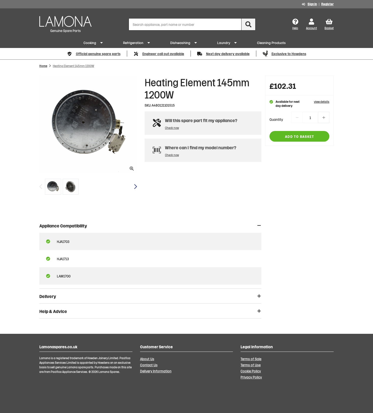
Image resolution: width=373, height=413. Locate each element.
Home (43, 66)
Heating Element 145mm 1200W (73, 66)
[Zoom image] (88, 124)
